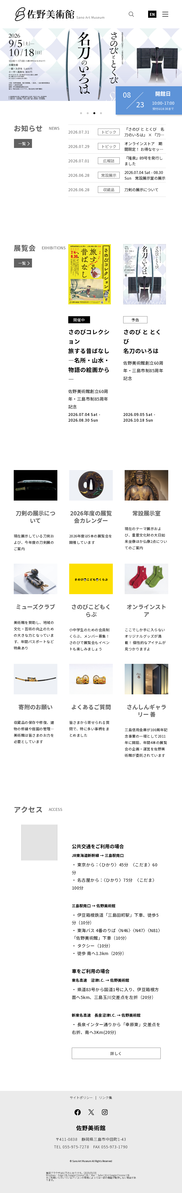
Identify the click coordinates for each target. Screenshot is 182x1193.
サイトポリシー (81, 1098)
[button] (81, 113)
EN (152, 14)
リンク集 (105, 1098)
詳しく (116, 1053)
